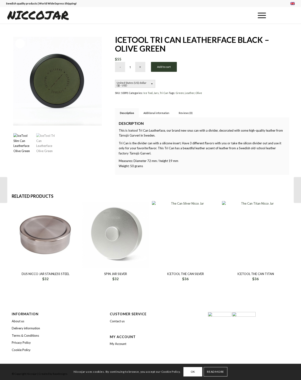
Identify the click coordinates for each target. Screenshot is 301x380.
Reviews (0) (186, 112)
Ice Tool (148, 92)
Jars (156, 92)
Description (127, 112)
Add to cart (164, 67)
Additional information (156, 112)
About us (18, 321)
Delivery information (26, 328)
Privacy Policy (21, 342)
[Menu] (260, 15)
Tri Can (164, 92)
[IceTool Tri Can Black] (297, 190)
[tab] (127, 113)
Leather (189, 92)
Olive (198, 92)
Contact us (117, 321)
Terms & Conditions (25, 335)
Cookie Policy (21, 350)
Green (180, 92)
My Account (118, 344)
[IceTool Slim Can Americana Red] (3, 190)
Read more (215, 372)
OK (193, 372)
